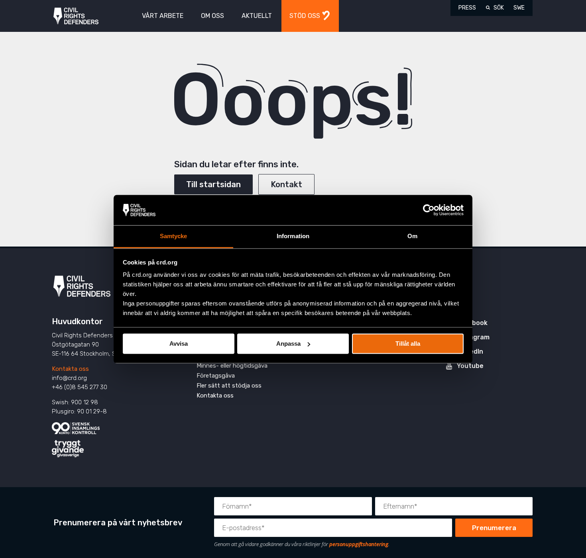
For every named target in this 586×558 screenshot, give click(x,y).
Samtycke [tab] (173, 236)
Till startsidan (213, 184)
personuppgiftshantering (358, 544)
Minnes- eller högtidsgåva (232, 365)
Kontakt (286, 184)
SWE (519, 7)
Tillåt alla (407, 343)
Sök (499, 7)
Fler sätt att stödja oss (229, 385)
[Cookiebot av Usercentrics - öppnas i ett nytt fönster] (429, 210)
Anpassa (288, 343)
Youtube (470, 366)
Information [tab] (293, 236)
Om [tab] (412, 236)
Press (467, 7)
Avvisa (178, 343)
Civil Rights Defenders (75, 16)
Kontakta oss (70, 368)
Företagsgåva (216, 375)
